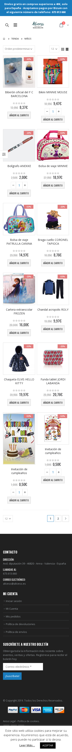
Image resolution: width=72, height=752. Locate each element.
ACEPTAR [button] (47, 745)
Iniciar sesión (14, 601)
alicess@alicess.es (14, 583)
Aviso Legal (9, 721)
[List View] (67, 49)
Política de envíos (16, 632)
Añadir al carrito (19, 115)
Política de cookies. (29, 721)
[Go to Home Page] (4, 38)
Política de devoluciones (20, 624)
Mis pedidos (13, 616)
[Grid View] (63, 49)
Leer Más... (27, 745)
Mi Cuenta (12, 608)
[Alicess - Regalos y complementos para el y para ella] (38, 25)
